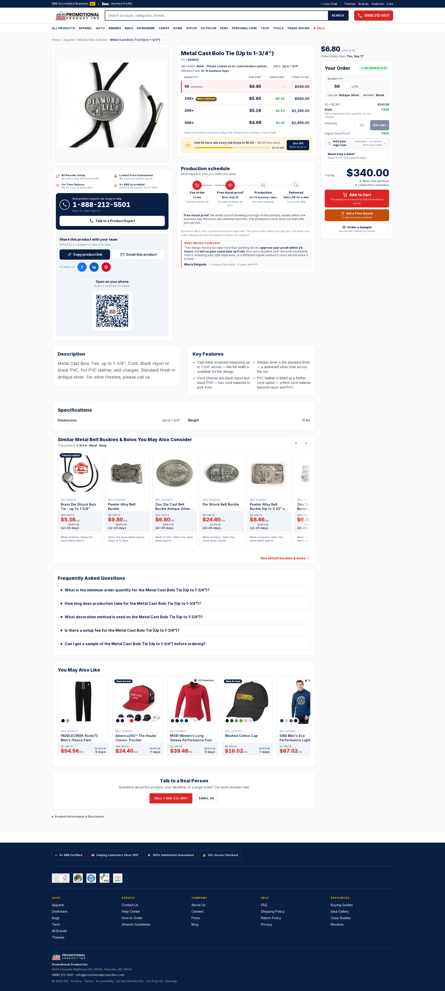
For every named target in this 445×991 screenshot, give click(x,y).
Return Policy (271, 918)
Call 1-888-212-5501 (171, 798)
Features (378, 4)
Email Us (206, 798)
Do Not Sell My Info (130, 981)
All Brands (59, 931)
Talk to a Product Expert (115, 221)
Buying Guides (342, 905)
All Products (63, 28)
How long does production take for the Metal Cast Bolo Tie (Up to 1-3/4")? (133, 603)
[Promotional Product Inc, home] (77, 15)
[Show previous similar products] (296, 443)
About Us (198, 905)
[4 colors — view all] (125, 721)
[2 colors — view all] (65, 721)
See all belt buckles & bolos (283, 558)
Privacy (266, 924)
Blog (194, 924)
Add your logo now (357, 143)
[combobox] (216, 15)
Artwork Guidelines (136, 924)
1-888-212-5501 (101, 205)
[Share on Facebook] (82, 267)
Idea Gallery (340, 911)
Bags (129, 28)
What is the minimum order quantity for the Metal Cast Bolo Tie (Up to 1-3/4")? (137, 590)
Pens (224, 28)
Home (177, 28)
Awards (114, 28)
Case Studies (341, 918)
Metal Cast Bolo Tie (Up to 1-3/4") (135, 39)
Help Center (131, 911)
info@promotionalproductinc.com (100, 975)
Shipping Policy (273, 911)
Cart (390, 4)
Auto (100, 28)
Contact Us (130, 905)
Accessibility (105, 981)
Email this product (141, 254)
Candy (164, 28)
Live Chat (330, 4)
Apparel (85, 28)
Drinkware (146, 28)
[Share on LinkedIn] (94, 267)
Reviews (337, 924)
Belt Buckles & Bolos (92, 39)
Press (195, 918)
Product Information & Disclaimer (79, 816)
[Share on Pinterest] (106, 267)
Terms (88, 981)
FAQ (264, 905)
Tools (278, 28)
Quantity (335, 78)
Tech (265, 28)
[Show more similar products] (306, 443)
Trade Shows (298, 28)
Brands (364, 4)
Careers (197, 911)
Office (191, 28)
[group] (184, 501)
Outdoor (208, 28)
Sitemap (171, 981)
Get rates (379, 125)
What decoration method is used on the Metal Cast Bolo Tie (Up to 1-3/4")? (134, 617)
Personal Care (244, 28)
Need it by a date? (347, 155)
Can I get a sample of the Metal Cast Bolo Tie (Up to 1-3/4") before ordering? (135, 643)
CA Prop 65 (154, 981)
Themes (350, 4)
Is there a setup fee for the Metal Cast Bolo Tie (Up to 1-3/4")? (122, 630)
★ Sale (319, 28)
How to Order (132, 918)
